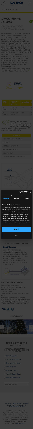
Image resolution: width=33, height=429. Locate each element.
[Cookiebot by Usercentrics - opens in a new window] (20, 192)
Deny (16, 235)
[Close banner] (30, 192)
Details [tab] (16, 198)
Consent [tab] (6, 198)
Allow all (16, 229)
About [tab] (27, 198)
